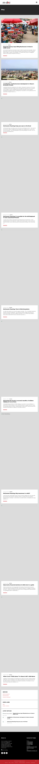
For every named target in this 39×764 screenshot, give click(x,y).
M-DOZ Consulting (22, 762)
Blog (9, 762)
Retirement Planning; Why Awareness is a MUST (16, 493)
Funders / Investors (6, 705)
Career (12, 762)
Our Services (28, 762)
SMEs (4, 704)
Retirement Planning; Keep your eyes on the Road (17, 126)
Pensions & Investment (6, 697)
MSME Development (6, 694)
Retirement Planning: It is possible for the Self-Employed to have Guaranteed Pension (19, 217)
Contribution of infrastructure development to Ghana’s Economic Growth (20, 718)
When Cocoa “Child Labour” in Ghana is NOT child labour (19, 676)
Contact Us (16, 762)
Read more (5, 55)
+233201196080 (30, 744)
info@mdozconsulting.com (32, 750)
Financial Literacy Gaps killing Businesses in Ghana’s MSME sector (23, 714)
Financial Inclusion (6, 695)
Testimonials (33, 762)
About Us (6, 762)
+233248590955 (30, 743)
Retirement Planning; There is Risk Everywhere (16, 309)
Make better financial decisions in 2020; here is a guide (18, 585)
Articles (10, 82)
